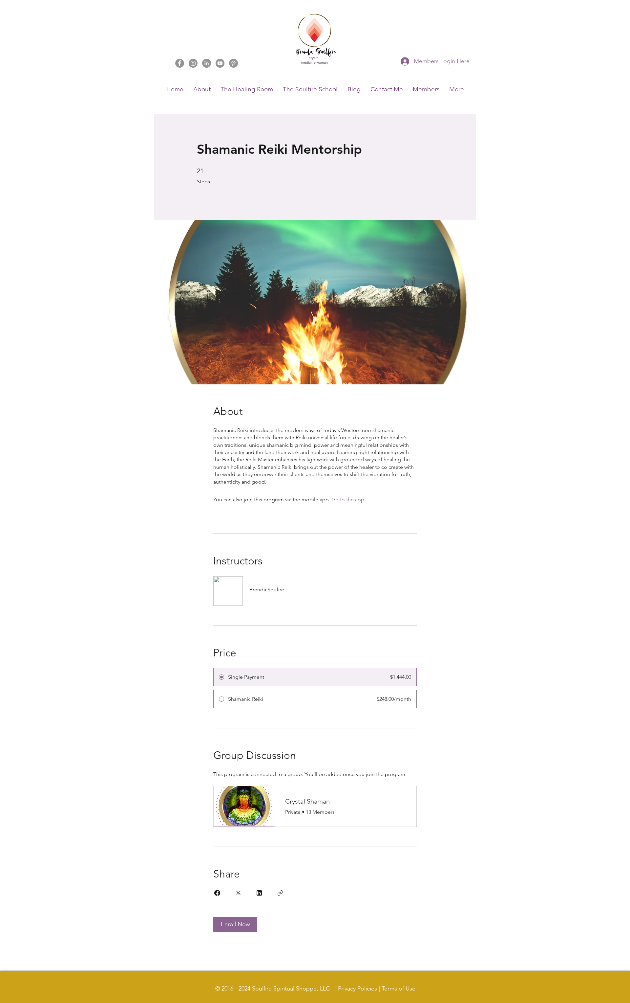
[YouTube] (220, 63)
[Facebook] (179, 63)
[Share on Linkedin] (259, 893)
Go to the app (347, 499)
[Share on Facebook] (217, 893)
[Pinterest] (233, 63)
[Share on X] (238, 893)
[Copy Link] (280, 893)
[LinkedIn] (206, 63)
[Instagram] (193, 63)
